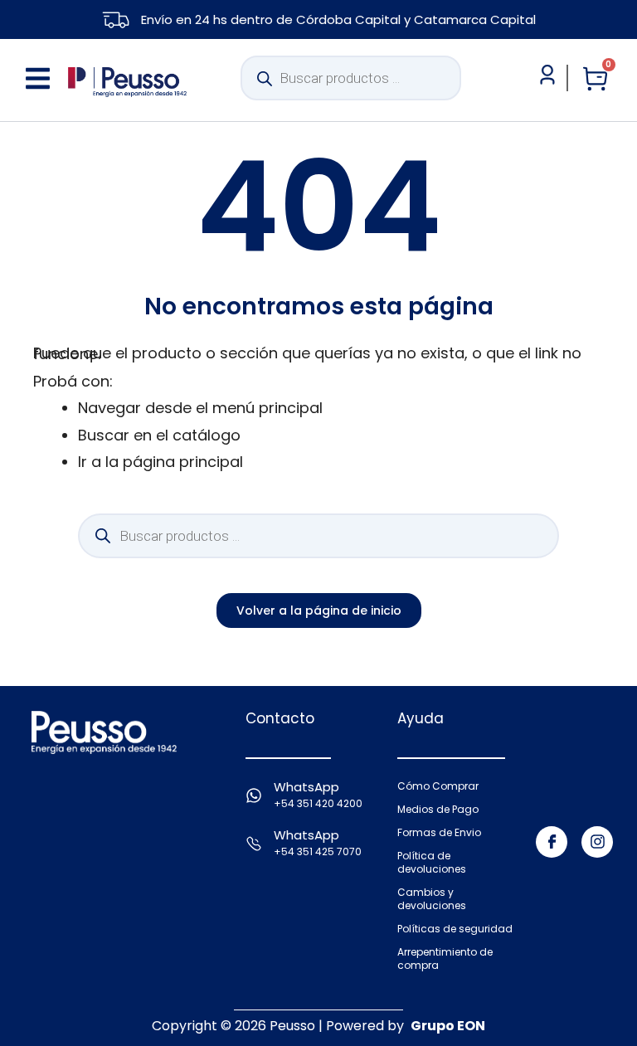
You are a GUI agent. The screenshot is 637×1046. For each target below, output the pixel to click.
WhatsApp (306, 786)
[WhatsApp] (254, 795)
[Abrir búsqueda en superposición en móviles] (350, 78)
